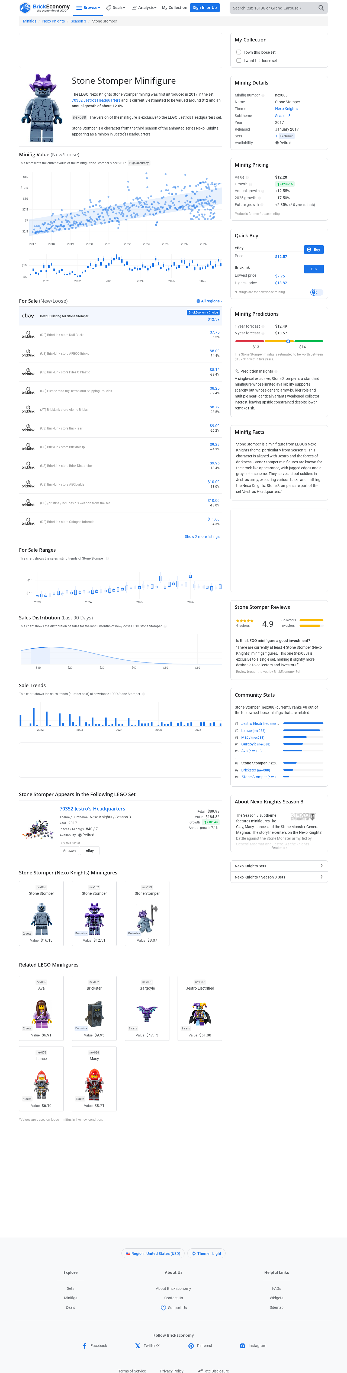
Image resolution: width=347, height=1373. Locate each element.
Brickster (255, 770)
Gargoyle (255, 744)
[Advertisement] (120, 48)
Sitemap (277, 1307)
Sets (70, 1288)
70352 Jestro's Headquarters (96, 100)
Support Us (177, 1308)
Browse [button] (90, 7)
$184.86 (212, 817)
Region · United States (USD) (155, 1253)
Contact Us (173, 1298)
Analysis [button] (146, 7)
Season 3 (78, 21)
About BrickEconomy (173, 1288)
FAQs (276, 1288)
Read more (279, 846)
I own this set (185, 844)
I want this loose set (260, 61)
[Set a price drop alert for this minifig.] (317, 292)
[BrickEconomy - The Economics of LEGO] (44, 8)
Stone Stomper (261, 777)
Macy (252, 737)
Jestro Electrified (262, 723)
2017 (72, 823)
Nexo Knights (53, 21)
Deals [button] (118, 7)
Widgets (276, 1298)
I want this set (186, 852)
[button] (106, 558)
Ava (251, 751)
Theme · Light (209, 1253)
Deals (70, 1307)
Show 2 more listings (202, 536)
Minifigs (29, 21)
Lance (253, 730)
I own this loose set (260, 52)
